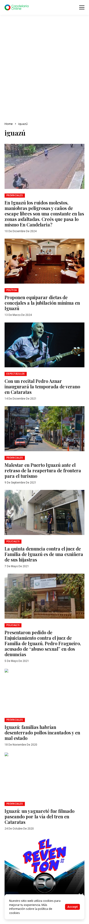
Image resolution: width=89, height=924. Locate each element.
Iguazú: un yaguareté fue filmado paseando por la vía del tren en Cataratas (39, 816)
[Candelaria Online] (17, 7)
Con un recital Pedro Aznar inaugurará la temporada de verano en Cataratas (42, 386)
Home (9, 124)
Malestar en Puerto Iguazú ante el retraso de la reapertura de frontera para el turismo (43, 470)
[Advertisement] (44, 68)
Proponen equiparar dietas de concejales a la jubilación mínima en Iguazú (42, 302)
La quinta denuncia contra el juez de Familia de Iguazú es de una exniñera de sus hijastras (44, 554)
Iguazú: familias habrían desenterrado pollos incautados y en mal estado (42, 732)
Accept (72, 906)
